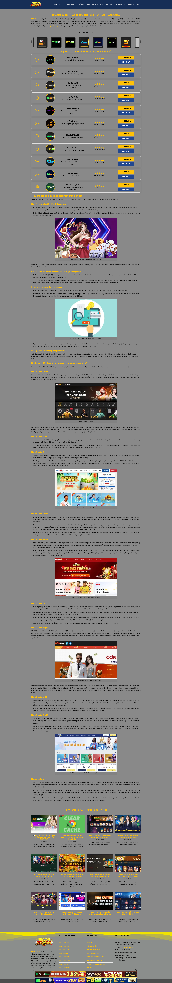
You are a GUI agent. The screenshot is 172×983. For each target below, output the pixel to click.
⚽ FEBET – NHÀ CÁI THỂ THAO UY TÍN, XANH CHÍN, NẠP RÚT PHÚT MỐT (44, 837)
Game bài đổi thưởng (75, 4)
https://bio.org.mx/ (54, 26)
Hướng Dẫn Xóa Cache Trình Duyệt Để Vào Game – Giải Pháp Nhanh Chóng (72, 837)
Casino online (91, 4)
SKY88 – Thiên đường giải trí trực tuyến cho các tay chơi (128, 836)
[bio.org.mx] (40, 4)
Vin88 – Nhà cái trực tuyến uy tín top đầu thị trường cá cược (100, 836)
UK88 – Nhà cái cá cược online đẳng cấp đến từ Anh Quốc (44, 875)
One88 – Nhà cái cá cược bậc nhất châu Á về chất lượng (72, 913)
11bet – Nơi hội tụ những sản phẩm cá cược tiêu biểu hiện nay (100, 913)
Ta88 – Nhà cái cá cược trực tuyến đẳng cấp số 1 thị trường (128, 875)
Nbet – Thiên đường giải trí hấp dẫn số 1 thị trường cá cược (44, 913)
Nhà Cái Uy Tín (59, 4)
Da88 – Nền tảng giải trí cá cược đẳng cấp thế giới (128, 913)
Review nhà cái (119, 4)
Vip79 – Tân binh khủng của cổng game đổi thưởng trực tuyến (72, 875)
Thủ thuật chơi (133, 4)
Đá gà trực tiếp (106, 4)
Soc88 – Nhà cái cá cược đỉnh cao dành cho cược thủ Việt (100, 875)
